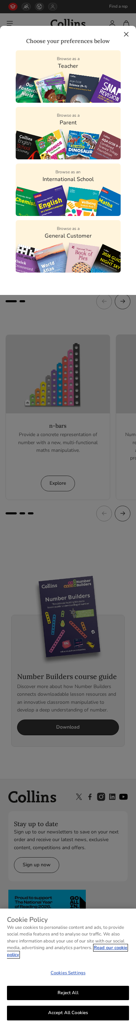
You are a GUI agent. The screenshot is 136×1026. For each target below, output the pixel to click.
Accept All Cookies (68, 1013)
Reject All (68, 993)
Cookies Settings (68, 973)
